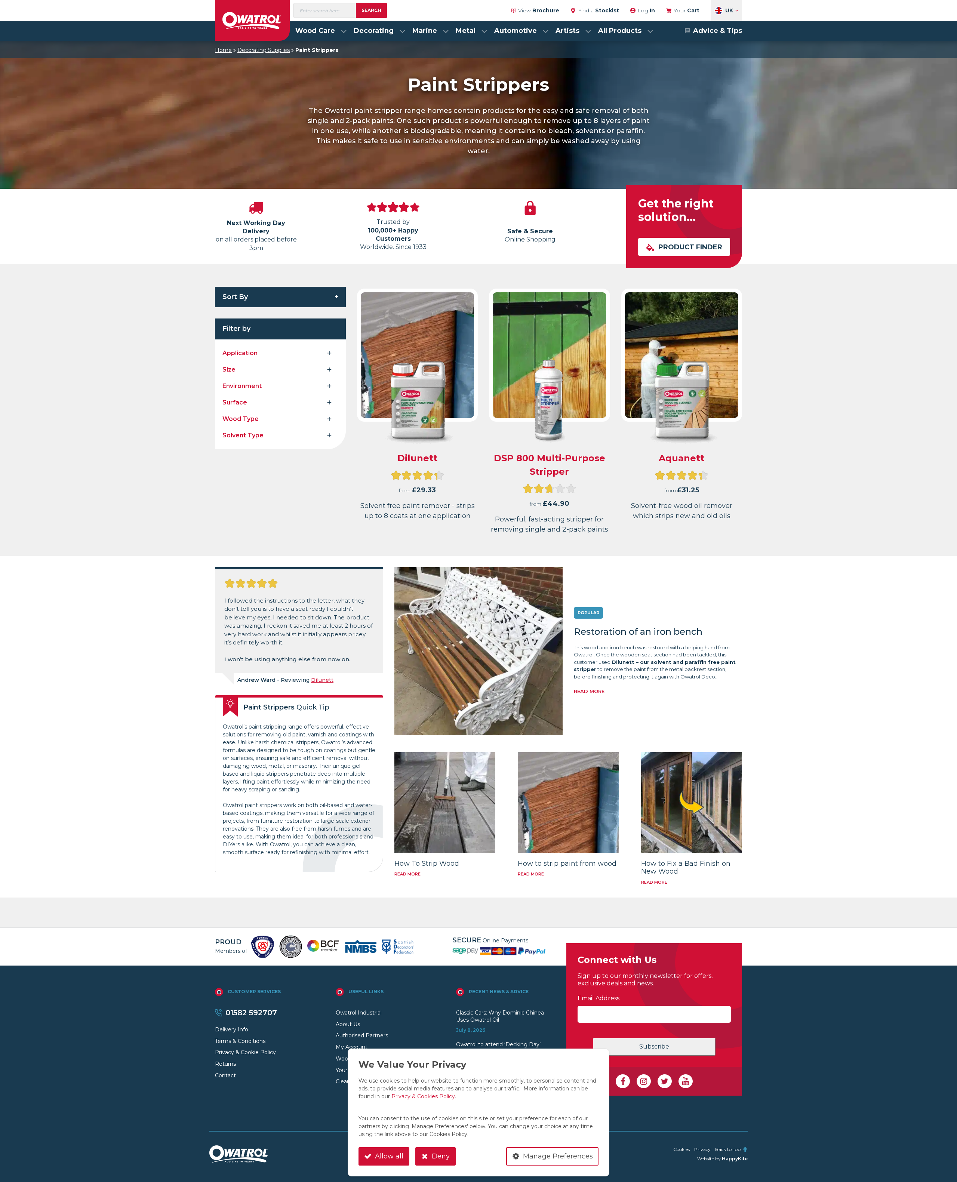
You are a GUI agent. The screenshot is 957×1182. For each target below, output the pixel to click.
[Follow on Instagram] (644, 1081)
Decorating (374, 31)
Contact (225, 1075)
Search (371, 10)
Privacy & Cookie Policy (245, 1052)
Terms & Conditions (240, 1041)
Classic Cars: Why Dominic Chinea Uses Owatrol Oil (500, 1016)
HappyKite (735, 1158)
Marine (424, 31)
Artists (567, 31)
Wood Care (315, 31)
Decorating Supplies (263, 50)
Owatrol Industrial (359, 1012)
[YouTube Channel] (685, 1081)
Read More (589, 691)
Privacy (702, 1149)
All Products (619, 31)
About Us (348, 1024)
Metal (466, 31)
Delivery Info (231, 1029)
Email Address (598, 998)
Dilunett (322, 680)
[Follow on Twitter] (665, 1081)
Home (223, 50)
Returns (225, 1064)
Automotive (515, 31)
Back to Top (728, 1149)
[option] (263, 947)
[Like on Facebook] (623, 1081)
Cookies (681, 1149)
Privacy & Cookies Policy (423, 1096)
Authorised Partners (362, 1035)
